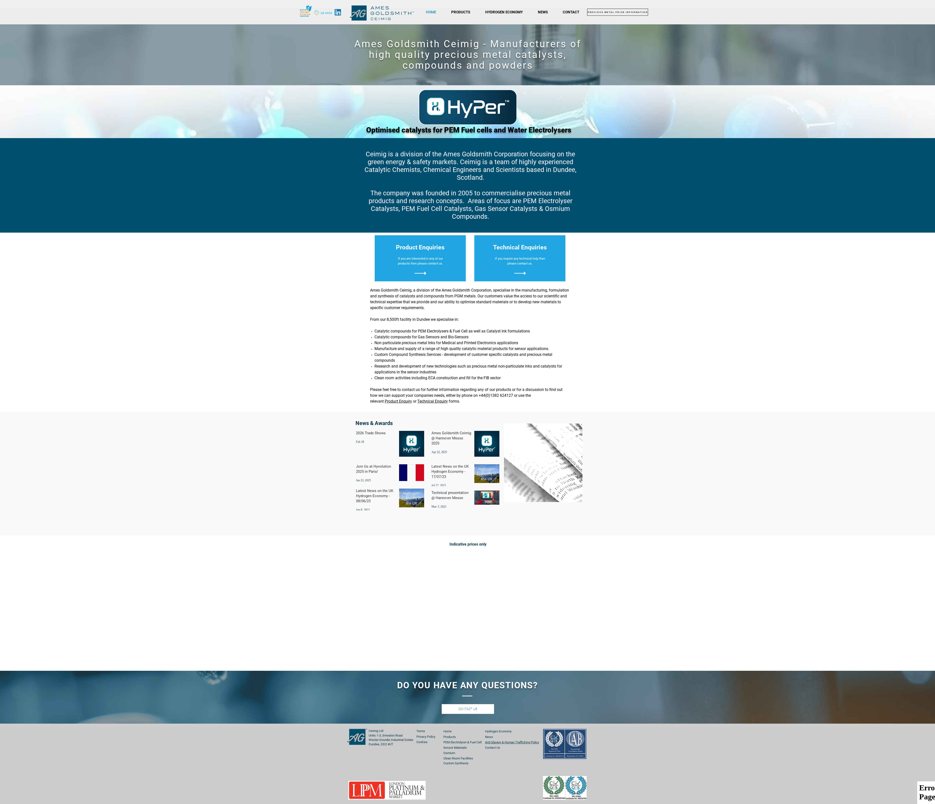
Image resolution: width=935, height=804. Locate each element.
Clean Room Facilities (458, 758)
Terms (420, 731)
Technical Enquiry (432, 401)
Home (447, 731)
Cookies (422, 742)
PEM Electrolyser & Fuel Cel (462, 742)
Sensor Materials (455, 747)
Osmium (449, 753)
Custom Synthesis (455, 763)
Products (449, 737)
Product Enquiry (398, 401)
